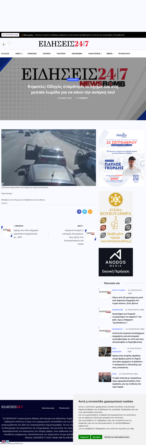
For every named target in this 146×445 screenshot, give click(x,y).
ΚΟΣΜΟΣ (47, 53)
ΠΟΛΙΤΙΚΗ (61, 53)
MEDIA (109, 53)
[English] (4, 441)
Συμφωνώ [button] (84, 437)
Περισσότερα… (7, 193)
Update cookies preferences (11, 443)
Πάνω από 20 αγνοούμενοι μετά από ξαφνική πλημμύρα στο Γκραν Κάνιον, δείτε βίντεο (127, 300)
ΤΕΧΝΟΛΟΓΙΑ (124, 53)
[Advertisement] (68, 16)
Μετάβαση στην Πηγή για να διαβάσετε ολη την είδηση (23, 200)
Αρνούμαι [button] (96, 437)
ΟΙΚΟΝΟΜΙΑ (77, 53)
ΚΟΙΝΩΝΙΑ (32, 53)
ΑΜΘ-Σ (18, 53)
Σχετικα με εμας (48, 408)
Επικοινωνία (64, 408)
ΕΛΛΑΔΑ (5, 53)
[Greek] (7, 441)
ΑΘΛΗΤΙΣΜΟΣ (94, 53)
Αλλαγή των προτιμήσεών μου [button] (116, 437)
